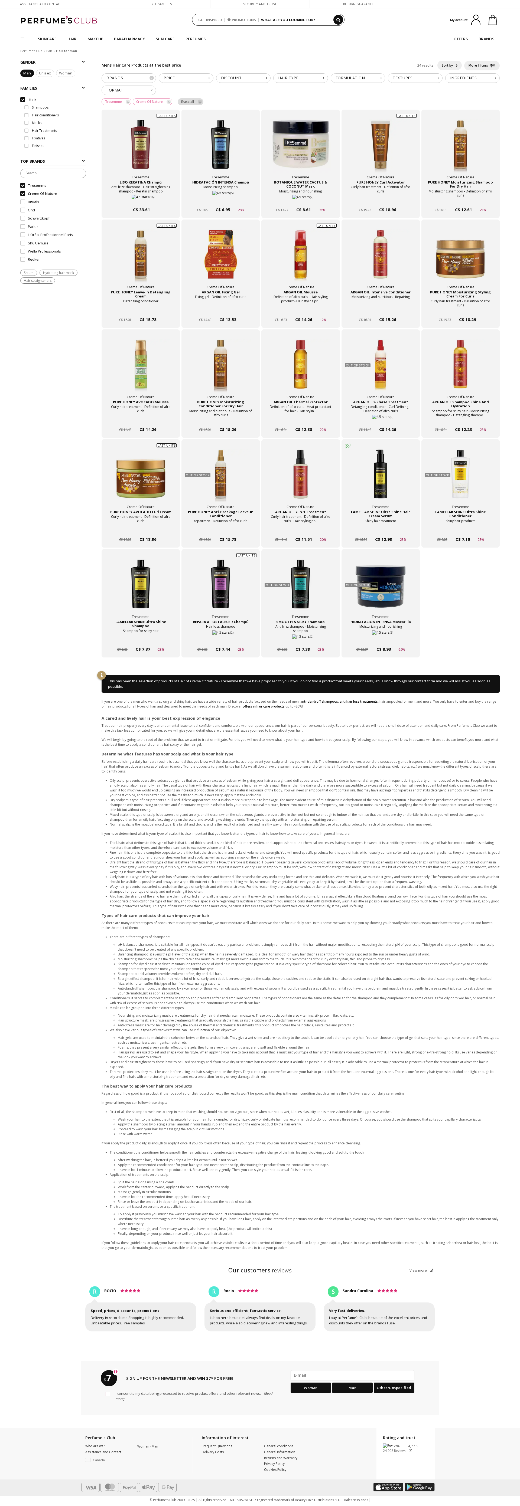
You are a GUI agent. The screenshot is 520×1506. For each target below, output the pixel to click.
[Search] (338, 20)
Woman (66, 73)
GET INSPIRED (210, 19)
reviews (260, 1270)
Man (27, 73)
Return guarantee (359, 4)
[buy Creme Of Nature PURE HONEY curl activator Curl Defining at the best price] (380, 149)
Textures (402, 77)
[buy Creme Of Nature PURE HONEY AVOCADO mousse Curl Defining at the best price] (140, 369)
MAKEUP (95, 38)
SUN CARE (165, 38)
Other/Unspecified (394, 1387)
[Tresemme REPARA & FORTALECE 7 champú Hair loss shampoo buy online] (221, 639)
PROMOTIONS (244, 19)
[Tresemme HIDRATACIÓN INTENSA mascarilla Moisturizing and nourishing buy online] (381, 639)
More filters (479, 65)
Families (28, 88)
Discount (231, 77)
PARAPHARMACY (129, 38)
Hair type (288, 77)
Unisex (45, 73)
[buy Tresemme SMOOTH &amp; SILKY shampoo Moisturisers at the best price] (300, 589)
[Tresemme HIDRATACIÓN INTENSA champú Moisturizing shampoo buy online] (221, 199)
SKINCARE (47, 38)
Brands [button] (129, 77)
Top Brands (32, 161)
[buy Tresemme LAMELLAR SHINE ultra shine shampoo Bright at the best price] (140, 589)
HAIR (71, 38)
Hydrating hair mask (58, 272)
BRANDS (486, 38)
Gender (27, 62)
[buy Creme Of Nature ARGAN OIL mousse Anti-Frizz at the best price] (300, 259)
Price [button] (169, 77)
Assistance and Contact (41, 4)
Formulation (350, 77)
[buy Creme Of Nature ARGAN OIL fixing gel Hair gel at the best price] (220, 259)
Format (114, 90)
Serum (29, 272)
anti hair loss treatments (359, 701)
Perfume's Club (31, 51)
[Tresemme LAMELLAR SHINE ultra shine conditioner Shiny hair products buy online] (461, 529)
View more (419, 1270)
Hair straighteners (37, 281)
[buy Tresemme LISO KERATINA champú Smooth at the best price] (140, 149)
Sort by (448, 65)
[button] (107, 1460)
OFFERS (461, 38)
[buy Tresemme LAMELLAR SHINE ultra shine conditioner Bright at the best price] (460, 479)
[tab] (129, 78)
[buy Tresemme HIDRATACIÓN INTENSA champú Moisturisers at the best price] (220, 149)
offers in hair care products (264, 706)
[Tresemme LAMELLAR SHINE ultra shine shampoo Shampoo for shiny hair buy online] (141, 639)
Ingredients (463, 77)
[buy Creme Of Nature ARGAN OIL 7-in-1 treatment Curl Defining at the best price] (300, 479)
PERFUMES (195, 38)
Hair (49, 51)
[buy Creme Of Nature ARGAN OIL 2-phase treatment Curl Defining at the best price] (380, 369)
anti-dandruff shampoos (319, 701)
